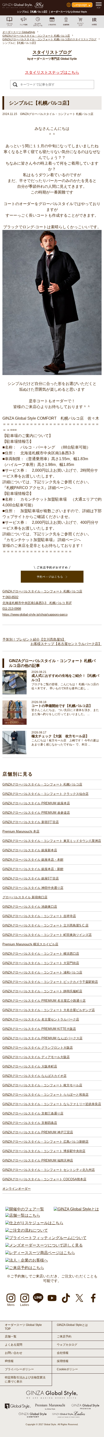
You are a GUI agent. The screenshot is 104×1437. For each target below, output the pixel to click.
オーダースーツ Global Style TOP (23, 1326)
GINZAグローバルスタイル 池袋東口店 (29, 906)
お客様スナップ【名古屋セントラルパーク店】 (66, 644)
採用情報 (62, 1361)
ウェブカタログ (67, 1344)
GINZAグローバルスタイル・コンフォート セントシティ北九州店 (48, 1170)
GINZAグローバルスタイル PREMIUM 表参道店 (36, 812)
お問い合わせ (13, 1353)
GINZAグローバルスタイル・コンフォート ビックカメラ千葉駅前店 (50, 982)
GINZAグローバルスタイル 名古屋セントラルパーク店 (40, 1019)
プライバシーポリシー (19, 1369)
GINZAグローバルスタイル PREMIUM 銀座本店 (36, 803)
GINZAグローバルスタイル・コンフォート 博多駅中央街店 (43, 1151)
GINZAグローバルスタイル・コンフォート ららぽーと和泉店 (45, 1094)
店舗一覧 (10, 1336)
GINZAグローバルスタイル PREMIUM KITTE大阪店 (39, 1029)
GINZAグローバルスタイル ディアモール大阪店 (36, 1057)
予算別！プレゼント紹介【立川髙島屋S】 (34, 639)
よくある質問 (13, 1344)
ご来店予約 (64, 1336)
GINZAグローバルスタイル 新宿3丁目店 (30, 822)
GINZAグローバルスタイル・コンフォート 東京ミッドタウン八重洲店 (51, 841)
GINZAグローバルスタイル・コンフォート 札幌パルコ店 (42, 784)
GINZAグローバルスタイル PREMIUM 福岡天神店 (37, 1160)
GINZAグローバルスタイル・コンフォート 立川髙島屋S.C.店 (45, 925)
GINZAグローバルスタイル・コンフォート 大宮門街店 (40, 963)
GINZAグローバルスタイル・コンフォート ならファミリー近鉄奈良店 (51, 1104)
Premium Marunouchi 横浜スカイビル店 (30, 944)
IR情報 (9, 1361)
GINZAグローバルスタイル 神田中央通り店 (32, 888)
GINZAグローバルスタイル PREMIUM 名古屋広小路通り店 (44, 1000)
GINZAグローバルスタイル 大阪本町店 (29, 1066)
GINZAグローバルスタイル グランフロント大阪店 (37, 1047)
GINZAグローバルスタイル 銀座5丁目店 (30, 878)
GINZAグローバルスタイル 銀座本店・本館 (32, 859)
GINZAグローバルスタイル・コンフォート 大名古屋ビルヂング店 (48, 1010)
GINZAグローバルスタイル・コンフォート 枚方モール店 (42, 1085)
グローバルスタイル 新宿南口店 (24, 897)
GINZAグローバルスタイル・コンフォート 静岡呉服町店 (42, 991)
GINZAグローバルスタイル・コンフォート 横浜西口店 (40, 953)
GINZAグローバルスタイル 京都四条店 (29, 1123)
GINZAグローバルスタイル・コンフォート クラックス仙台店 (45, 794)
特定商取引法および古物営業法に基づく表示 (25, 1379)
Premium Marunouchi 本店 (20, 831)
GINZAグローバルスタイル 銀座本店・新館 (32, 869)
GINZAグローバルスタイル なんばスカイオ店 (34, 1076)
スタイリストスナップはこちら (52, 72)
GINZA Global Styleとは (72, 1325)
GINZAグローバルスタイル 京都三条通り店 (32, 1113)
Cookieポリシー (67, 1369)
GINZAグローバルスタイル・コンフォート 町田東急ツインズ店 (47, 935)
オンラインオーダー (16, 1188)
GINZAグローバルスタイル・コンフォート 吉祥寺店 (39, 916)
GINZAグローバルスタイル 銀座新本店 (29, 850)
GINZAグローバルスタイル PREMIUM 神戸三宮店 (37, 1132)
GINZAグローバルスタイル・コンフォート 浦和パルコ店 (42, 972)
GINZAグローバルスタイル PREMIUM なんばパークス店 (42, 1038)
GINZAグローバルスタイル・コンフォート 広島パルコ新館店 (45, 1141)
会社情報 (62, 1353)
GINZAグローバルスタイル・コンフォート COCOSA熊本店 (44, 1179)
